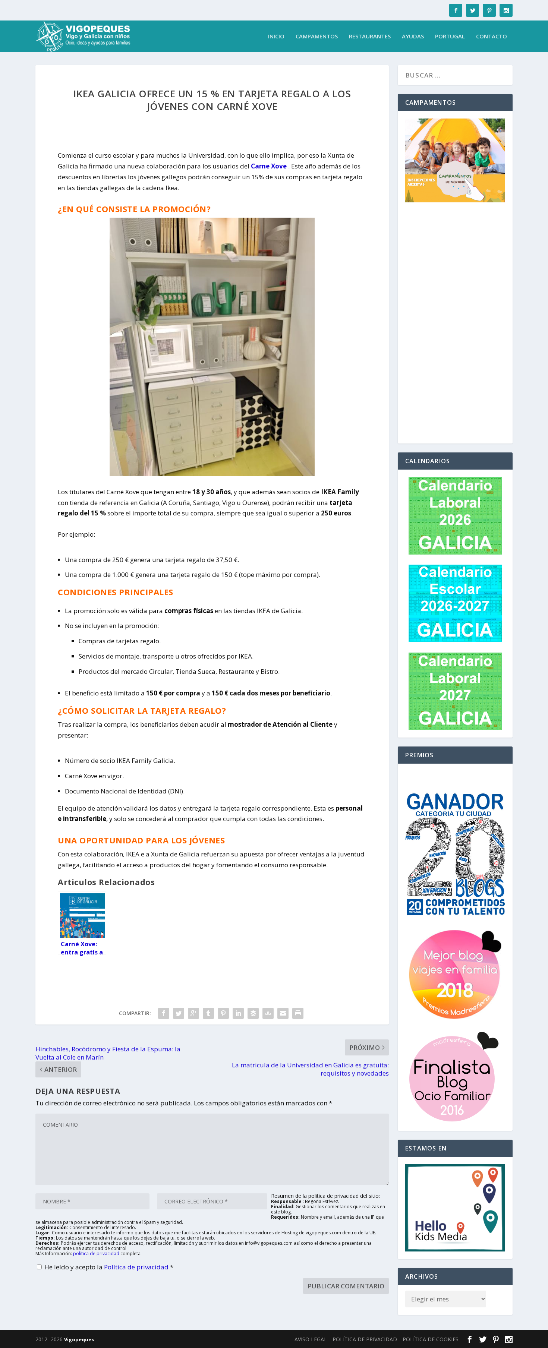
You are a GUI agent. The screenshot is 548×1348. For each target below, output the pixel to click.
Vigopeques (79, 1339)
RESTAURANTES (370, 36)
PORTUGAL (450, 36)
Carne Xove (269, 166)
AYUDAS (413, 36)
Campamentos (317, 36)
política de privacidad (96, 1253)
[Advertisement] (455, 324)
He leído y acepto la (108, 1266)
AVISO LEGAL (311, 1339)
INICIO (276, 36)
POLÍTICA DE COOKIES (431, 1339)
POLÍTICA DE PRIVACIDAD (365, 1339)
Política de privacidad (137, 1267)
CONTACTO (491, 36)
